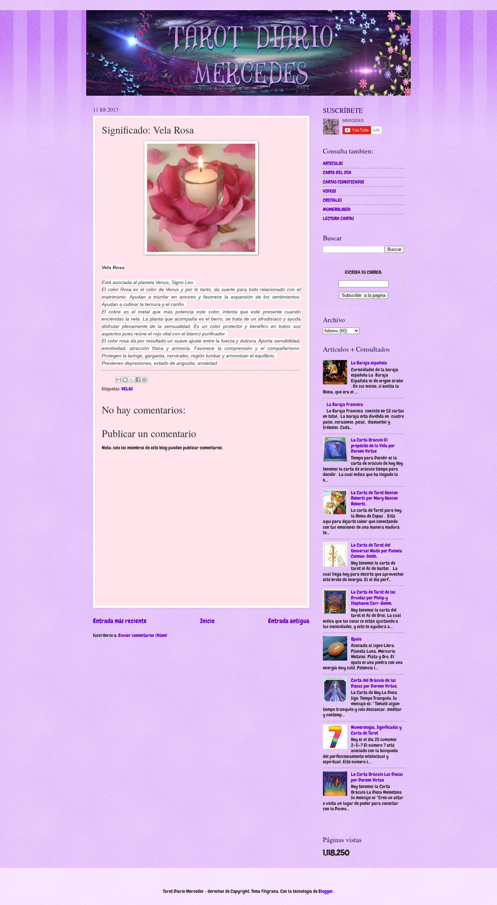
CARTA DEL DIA (337, 172)
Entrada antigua (288, 621)
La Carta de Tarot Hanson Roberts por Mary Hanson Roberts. (374, 498)
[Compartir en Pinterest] (144, 379)
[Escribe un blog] (125, 379)
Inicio (207, 621)
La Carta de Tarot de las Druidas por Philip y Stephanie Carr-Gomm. (373, 597)
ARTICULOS (333, 163)
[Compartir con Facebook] (138, 379)
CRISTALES (332, 200)
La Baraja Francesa (345, 404)
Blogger (325, 891)
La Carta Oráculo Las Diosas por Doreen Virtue (377, 777)
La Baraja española (369, 363)
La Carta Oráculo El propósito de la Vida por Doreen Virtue (373, 445)
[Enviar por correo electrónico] (118, 379)
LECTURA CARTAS (338, 218)
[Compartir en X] (131, 379)
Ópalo (356, 639)
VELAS (127, 389)
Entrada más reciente (120, 621)
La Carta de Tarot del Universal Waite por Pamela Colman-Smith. (376, 550)
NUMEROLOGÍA (337, 209)
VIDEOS (329, 191)
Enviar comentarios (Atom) (142, 635)
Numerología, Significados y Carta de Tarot (376, 730)
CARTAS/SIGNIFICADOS (343, 182)
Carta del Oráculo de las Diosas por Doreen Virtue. (374, 683)
